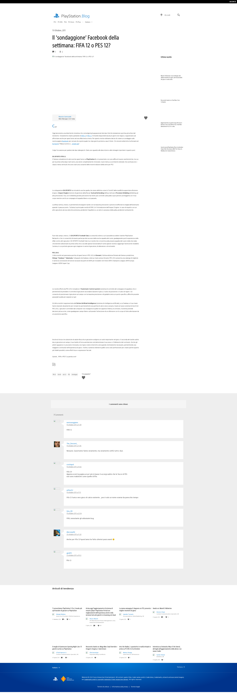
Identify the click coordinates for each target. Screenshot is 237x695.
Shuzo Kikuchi (94, 618)
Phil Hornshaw (94, 652)
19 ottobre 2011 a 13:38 (74, 425)
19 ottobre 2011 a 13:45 (74, 446)
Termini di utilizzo (103, 687)
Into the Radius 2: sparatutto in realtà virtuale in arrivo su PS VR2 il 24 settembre (135, 647)
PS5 (55, 22)
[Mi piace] (68, 619)
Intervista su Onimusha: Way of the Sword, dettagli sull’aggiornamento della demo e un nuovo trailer (167, 648)
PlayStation (75, 15)
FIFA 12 (83, 136)
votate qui (75, 144)
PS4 (65, 22)
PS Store (71, 22)
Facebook (65, 141)
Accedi (167, 15)
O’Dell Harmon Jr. (61, 652)
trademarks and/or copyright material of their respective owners (106, 679)
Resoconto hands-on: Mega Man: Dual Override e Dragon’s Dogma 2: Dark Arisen (101, 647)
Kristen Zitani (161, 612)
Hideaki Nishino (61, 614)
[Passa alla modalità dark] (161, 15)
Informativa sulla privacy (120, 687)
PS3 (69, 374)
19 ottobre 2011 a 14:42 (74, 467)
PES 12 (89, 136)
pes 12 (64, 374)
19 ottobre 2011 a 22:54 (74, 513)
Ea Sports (55, 144)
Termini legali (135, 687)
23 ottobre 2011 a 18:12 (74, 555)
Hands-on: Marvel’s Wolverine (162, 608)
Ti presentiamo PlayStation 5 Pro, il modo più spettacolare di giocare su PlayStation (67, 609)
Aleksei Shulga (127, 652)
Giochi (59, 374)
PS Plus (78, 22)
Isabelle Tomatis (128, 614)
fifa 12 (54, 374)
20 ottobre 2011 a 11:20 (74, 534)
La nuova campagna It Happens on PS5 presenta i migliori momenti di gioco (135, 609)
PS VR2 (60, 22)
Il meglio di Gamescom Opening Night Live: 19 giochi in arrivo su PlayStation (67, 647)
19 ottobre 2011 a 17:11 (74, 492)
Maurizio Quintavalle (65, 116)
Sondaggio (74, 374)
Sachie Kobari (161, 655)
